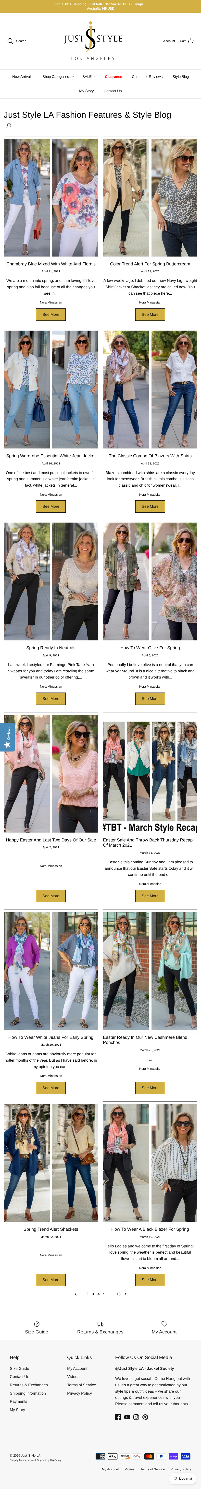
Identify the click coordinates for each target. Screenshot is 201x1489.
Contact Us (113, 91)
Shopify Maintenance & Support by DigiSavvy (35, 1460)
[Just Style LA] (97, 41)
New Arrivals (22, 76)
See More (50, 314)
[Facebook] (118, 1417)
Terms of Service (81, 1385)
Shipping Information (28, 1393)
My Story (86, 91)
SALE (87, 76)
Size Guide (19, 1368)
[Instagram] (136, 1417)
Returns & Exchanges (29, 1385)
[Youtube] (127, 1417)
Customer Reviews (147, 76)
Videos (73, 1376)
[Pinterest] (145, 1417)
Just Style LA (30, 1455)
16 (118, 1294)
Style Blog (181, 76)
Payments (18, 1401)
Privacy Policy (79, 1393)
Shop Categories (55, 76)
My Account (77, 1368)
